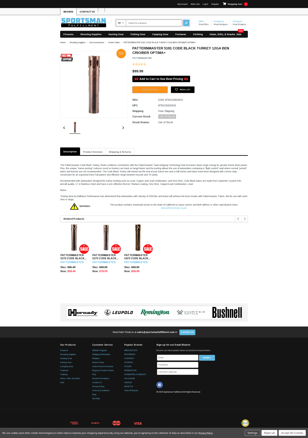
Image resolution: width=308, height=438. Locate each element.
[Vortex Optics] (190, 312)
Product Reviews (93, 152)
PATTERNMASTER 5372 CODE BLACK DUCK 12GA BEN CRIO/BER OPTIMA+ (73, 257)
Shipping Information (101, 354)
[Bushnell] (226, 312)
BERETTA (128, 386)
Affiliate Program (99, 350)
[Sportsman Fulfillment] (83, 23)
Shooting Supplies (91, 34)
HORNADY (129, 358)
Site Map (96, 398)
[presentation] (238, 219)
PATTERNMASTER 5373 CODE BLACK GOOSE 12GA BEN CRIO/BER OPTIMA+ (104, 257)
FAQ (94, 374)
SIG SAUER (129, 378)
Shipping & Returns (120, 152)
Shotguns (237, 21)
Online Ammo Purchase (102, 366)
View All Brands (131, 390)
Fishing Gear (138, 34)
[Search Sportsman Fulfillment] (186, 23)
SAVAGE (128, 382)
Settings (252, 433)
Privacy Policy (98, 386)
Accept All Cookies (292, 433)
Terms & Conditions (101, 390)
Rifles (201, 21)
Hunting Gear (116, 34)
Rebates (95, 358)
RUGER (128, 366)
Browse (68, 11)
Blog (94, 394)
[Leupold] (118, 312)
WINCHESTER (130, 350)
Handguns (219, 21)
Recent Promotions (100, 378)
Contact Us (87, 11)
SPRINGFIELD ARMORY (135, 374)
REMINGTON (130, 370)
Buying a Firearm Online (103, 370)
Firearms (68, 34)
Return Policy (98, 362)
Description (70, 151)
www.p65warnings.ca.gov (174, 208)
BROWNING (129, 354)
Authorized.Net (245, 423)
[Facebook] (159, 385)
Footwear (180, 34)
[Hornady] (82, 312)
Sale (238, 34)
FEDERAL (128, 362)
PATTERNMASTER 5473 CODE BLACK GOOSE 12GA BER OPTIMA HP (136, 257)
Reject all (269, 433)
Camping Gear (160, 34)
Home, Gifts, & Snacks (222, 34)
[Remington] (154, 312)
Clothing (198, 34)
